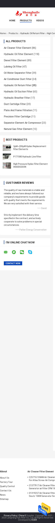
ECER (34, 520)
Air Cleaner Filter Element (17, 47)
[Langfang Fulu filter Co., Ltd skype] (32, 252)
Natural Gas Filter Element (18, 129)
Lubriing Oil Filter (13, 66)
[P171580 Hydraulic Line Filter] (7, 156)
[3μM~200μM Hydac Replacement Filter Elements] (7, 147)
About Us (4, 478)
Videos (40, 20)
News (3, 495)
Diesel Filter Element (15, 60)
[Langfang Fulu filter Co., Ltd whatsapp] (16, 252)
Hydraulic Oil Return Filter (32, 33)
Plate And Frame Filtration (18, 110)
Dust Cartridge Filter (15, 104)
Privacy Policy (10, 515)
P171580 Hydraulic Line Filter (27, 156)
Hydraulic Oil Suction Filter (18, 91)
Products (26, 20)
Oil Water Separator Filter (17, 72)
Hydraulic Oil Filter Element (18, 54)
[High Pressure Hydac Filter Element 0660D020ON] (7, 165)
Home (12, 20)
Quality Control (7, 486)
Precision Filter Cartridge (17, 116)
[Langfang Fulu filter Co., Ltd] (27, 13)
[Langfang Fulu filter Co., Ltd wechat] (24, 252)
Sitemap (4, 499)
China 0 (22, 515)
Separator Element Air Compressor (22, 122)
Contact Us (5, 490)
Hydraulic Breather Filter (17, 97)
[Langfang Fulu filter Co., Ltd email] (7, 252)
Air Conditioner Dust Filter (17, 79)
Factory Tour (6, 482)
